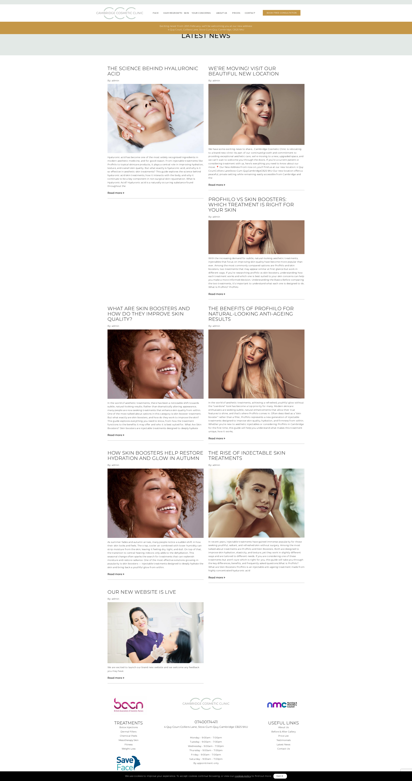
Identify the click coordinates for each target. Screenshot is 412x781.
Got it (279, 776)
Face (156, 13)
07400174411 (206, 722)
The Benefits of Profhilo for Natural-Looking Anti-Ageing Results (251, 314)
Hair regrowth (172, 13)
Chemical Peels (128, 735)
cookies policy (243, 776)
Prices (236, 13)
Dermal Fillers (128, 731)
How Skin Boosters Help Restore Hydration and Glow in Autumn (155, 455)
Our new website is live (142, 592)
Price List (283, 735)
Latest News (283, 744)
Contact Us (283, 748)
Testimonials (283, 740)
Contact (250, 13)
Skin (186, 13)
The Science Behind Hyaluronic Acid (153, 71)
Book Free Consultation (282, 13)
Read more (115, 192)
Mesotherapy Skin (128, 740)
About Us (221, 13)
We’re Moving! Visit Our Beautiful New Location (243, 71)
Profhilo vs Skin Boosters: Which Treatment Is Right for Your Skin (251, 204)
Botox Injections (128, 727)
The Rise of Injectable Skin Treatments (247, 455)
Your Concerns (201, 13)
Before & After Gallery (283, 731)
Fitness (129, 744)
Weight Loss (129, 748)
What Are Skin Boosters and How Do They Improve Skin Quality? (149, 314)
